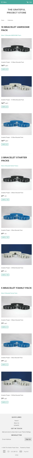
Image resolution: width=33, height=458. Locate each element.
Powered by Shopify (25, 447)
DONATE (16, 425)
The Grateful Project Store (16, 11)
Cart (30, 2)
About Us (16, 423)
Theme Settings (26, 432)
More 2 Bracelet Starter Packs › (10, 166)
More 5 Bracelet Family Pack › (9, 293)
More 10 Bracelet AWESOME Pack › (11, 35)
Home (2, 20)
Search (17, 420)
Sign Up (28, 439)
